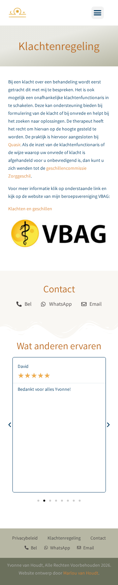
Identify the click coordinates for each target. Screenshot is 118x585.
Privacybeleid (25, 538)
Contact (98, 538)
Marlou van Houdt (80, 573)
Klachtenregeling (64, 538)
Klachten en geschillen (30, 209)
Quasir (14, 144)
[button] (97, 13)
